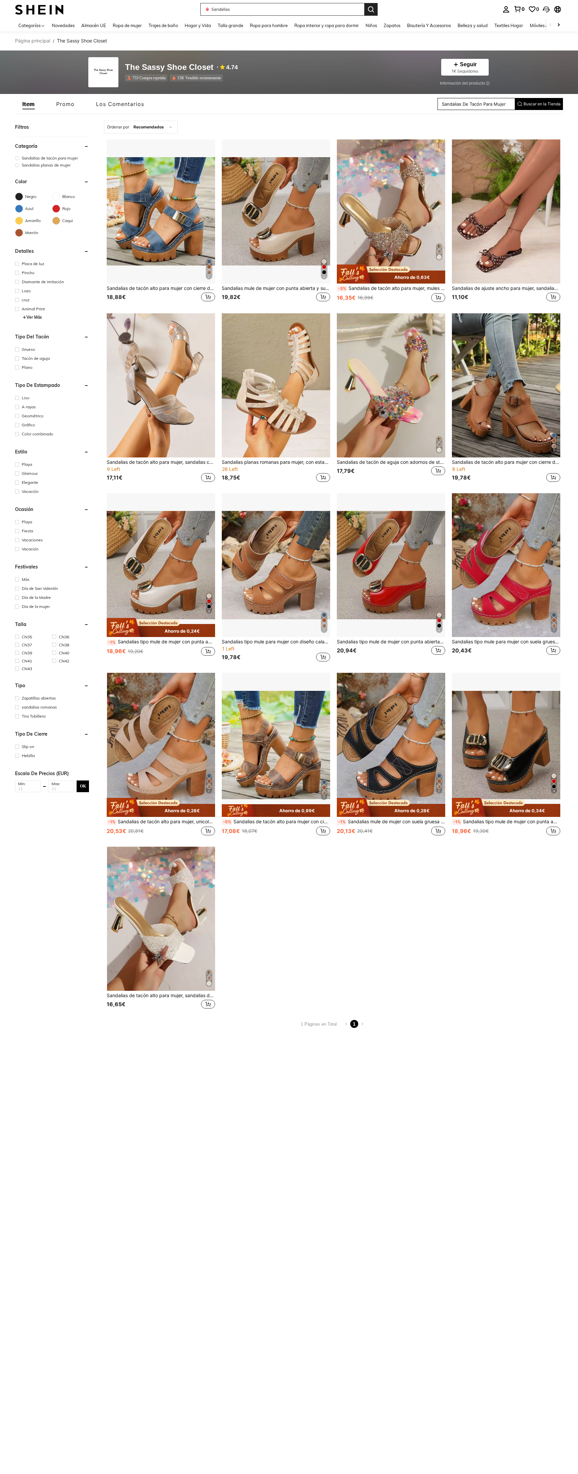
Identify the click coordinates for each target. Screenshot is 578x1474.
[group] (52, 158)
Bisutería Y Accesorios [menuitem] (429, 25)
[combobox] (140, 127)
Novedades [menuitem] (63, 25)
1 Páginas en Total (319, 1024)
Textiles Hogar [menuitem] (508, 25)
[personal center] (506, 9)
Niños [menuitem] (371, 25)
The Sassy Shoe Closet (169, 67)
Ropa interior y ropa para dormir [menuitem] (326, 25)
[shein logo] (39, 9)
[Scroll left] (550, 25)
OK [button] (83, 785)
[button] (546, 9)
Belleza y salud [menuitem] (473, 25)
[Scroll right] (558, 25)
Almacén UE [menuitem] (93, 25)
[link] (519, 9)
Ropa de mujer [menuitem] (127, 25)
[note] (391, 274)
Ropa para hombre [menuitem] (269, 25)
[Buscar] (371, 9)
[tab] (28, 104)
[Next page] (362, 1024)
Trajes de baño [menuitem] (163, 25)
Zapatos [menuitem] (392, 25)
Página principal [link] (32, 40)
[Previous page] (346, 1024)
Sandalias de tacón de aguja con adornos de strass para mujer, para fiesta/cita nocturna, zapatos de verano (391, 462)
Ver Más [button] (34, 317)
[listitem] (147, 78)
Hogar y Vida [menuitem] (198, 25)
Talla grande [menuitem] (230, 25)
